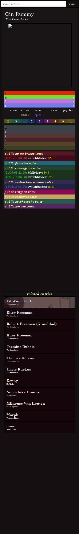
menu (73, 4)
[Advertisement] (39, 251)
